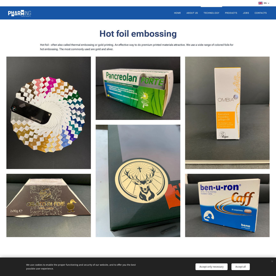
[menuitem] (177, 12)
